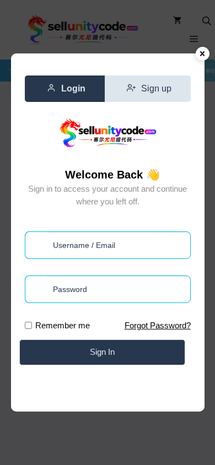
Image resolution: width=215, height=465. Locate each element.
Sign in (102, 351)
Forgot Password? (158, 325)
